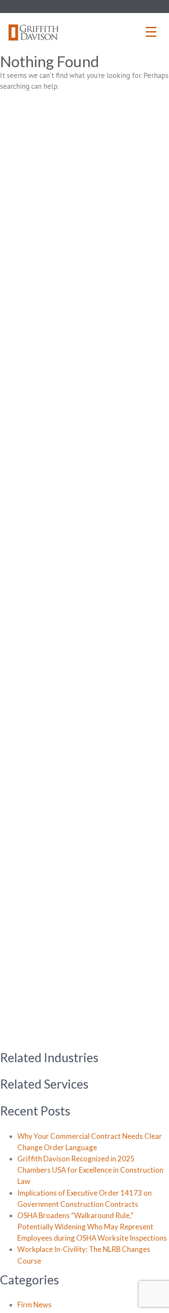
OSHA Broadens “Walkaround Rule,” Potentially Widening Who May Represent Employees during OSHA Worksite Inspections (92, 1226)
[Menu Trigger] (151, 31)
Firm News (34, 1304)
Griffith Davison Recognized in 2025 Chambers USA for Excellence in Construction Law (90, 1170)
